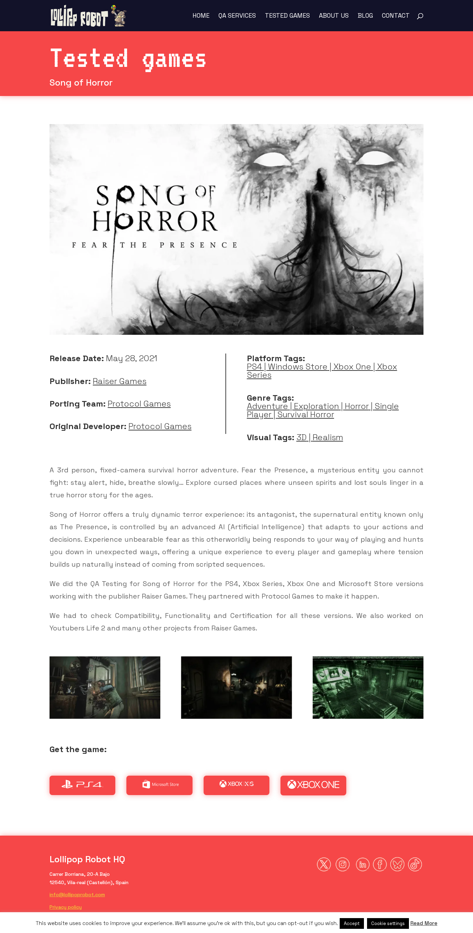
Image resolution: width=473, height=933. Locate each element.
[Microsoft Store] (160, 786)
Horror (357, 406)
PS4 (254, 366)
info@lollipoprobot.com (77, 894)
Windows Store (298, 366)
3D (301, 437)
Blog (365, 16)
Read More (423, 923)
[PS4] (82, 786)
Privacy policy (66, 907)
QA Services (237, 16)
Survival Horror (305, 414)
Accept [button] (352, 923)
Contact (396, 16)
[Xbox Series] (236, 786)
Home (201, 16)
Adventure (267, 406)
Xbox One (352, 366)
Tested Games (287, 16)
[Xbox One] (313, 786)
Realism (328, 437)
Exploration (316, 406)
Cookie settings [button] (388, 923)
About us (334, 16)
